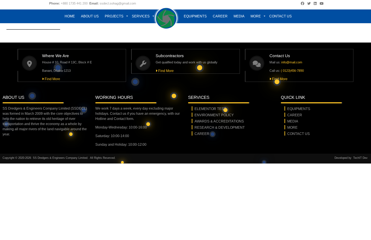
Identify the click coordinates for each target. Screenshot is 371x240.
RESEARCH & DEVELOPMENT (220, 127)
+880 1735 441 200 (74, 3)
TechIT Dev (360, 157)
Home (70, 16)
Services (141, 16)
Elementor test (210, 109)
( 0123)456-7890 (292, 70)
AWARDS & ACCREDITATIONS (219, 121)
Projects (114, 16)
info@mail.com (291, 62)
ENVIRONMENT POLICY (214, 115)
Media (239, 16)
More (256, 16)
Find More (52, 79)
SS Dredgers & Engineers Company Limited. (61, 157)
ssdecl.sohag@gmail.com (118, 3)
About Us (90, 16)
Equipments (195, 16)
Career (220, 16)
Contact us (280, 16)
